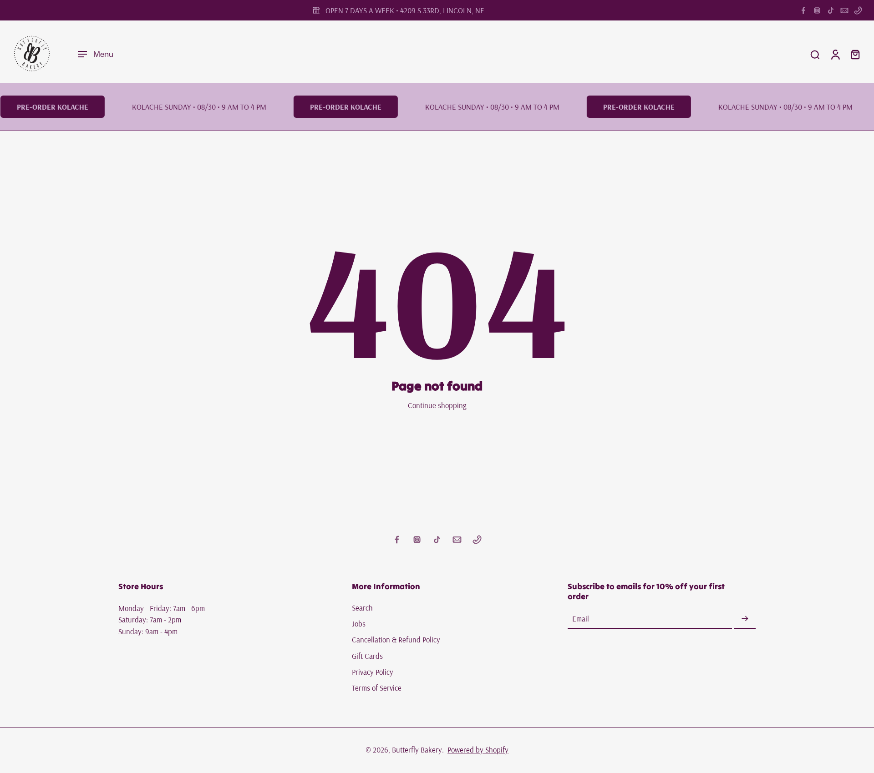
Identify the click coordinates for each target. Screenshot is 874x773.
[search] (815, 54)
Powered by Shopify (477, 749)
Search (362, 607)
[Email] (844, 10)
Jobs (359, 623)
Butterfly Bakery (417, 749)
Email (580, 619)
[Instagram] (817, 10)
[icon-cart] (855, 54)
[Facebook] (803, 10)
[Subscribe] (745, 619)
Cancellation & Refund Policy (396, 640)
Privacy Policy (372, 672)
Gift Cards (367, 656)
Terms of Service (376, 687)
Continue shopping (437, 405)
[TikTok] (831, 10)
